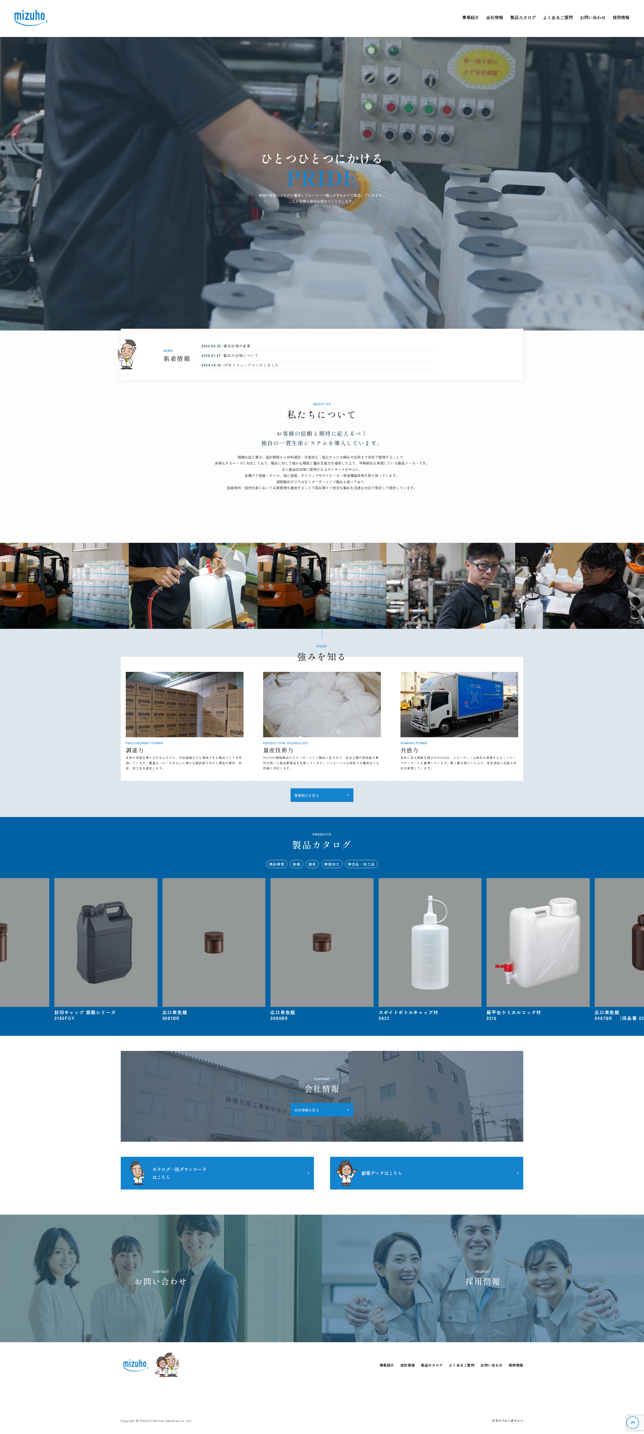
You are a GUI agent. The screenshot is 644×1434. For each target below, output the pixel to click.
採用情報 (621, 17)
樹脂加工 (332, 864)
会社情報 (494, 17)
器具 (312, 864)
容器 (296, 864)
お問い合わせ (593, 17)
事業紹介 (470, 17)
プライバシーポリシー (507, 1420)
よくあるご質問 (558, 17)
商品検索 (277, 864)
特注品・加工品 (361, 864)
